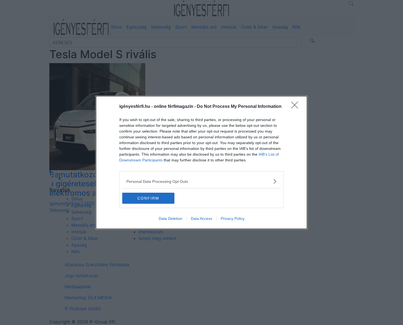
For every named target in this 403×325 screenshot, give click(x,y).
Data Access (201, 218)
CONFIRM (148, 198)
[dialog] (201, 162)
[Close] (296, 107)
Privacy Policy (233, 218)
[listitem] (201, 181)
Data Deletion (170, 218)
